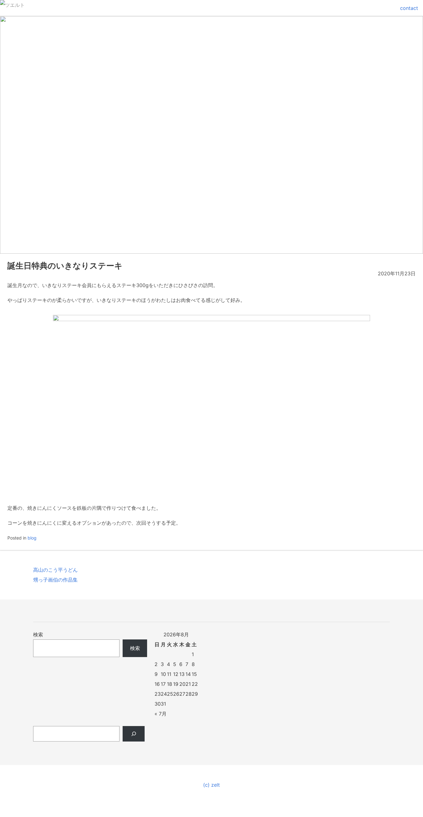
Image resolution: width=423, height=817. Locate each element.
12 (175, 674)
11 (169, 674)
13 (182, 674)
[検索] (134, 734)
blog (32, 537)
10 (163, 674)
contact (409, 8)
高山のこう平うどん (55, 570)
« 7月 (161, 714)
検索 (38, 634)
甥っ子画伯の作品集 (55, 580)
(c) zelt (211, 785)
